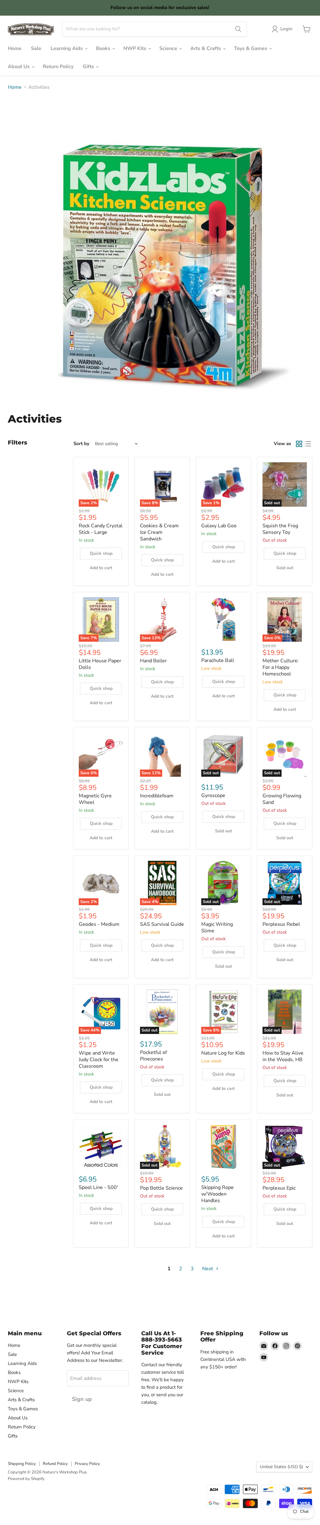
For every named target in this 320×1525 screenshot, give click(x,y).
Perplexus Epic (279, 1188)
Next (208, 1268)
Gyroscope (213, 795)
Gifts (89, 66)
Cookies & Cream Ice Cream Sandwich (159, 532)
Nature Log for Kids (223, 1053)
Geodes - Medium (99, 924)
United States (281, 1467)
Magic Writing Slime (217, 927)
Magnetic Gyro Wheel (95, 799)
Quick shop (101, 553)
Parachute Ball (217, 660)
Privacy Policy (87, 1464)
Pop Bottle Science (161, 1188)
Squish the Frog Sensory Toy (280, 529)
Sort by (81, 443)
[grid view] (299, 443)
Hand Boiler (153, 660)
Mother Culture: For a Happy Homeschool (280, 667)
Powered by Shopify (26, 1479)
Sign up (82, 1399)
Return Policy (58, 66)
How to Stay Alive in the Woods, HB (282, 1056)
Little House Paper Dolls (100, 664)
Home (15, 48)
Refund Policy (55, 1464)
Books (104, 48)
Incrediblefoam (156, 795)
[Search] (238, 29)
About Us (19, 66)
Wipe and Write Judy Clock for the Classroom (98, 1060)
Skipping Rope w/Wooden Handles (217, 1194)
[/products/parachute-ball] (223, 619)
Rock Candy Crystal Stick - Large (100, 529)
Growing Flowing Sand (281, 799)
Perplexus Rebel (281, 924)
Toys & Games (251, 48)
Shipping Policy (22, 1464)
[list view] (307, 443)
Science (168, 48)
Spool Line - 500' (98, 1187)
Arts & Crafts (206, 48)
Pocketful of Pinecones (153, 1055)
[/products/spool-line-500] (101, 1147)
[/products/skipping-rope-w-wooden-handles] (223, 1147)
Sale (36, 48)
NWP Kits (135, 48)
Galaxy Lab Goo (219, 525)
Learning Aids (67, 48)
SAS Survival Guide (162, 924)
